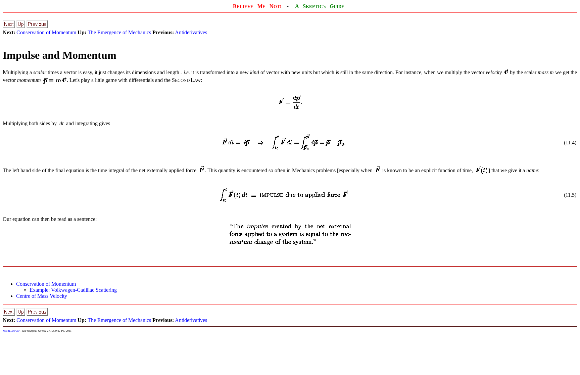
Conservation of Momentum (46, 32)
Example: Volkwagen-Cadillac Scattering (73, 290)
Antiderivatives (191, 32)
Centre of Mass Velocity (41, 296)
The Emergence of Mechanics (119, 32)
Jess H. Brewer (11, 330)
